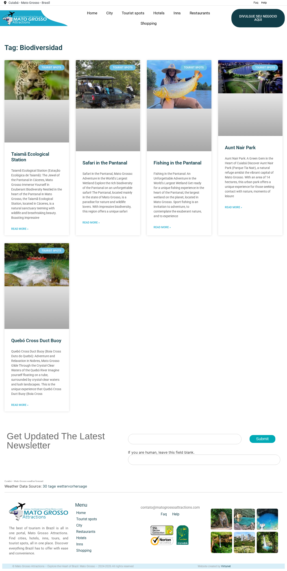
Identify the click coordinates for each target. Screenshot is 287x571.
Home (92, 13)
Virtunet (226, 566)
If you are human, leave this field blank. (161, 452)
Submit (262, 439)
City (109, 13)
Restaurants (200, 13)
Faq (256, 2)
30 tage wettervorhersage (65, 486)
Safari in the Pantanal (105, 163)
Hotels (159, 13)
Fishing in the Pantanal (177, 163)
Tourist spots (133, 13)
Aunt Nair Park (240, 147)
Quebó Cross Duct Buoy (36, 340)
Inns (177, 13)
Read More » (19, 228)
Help (264, 2)
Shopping (149, 23)
